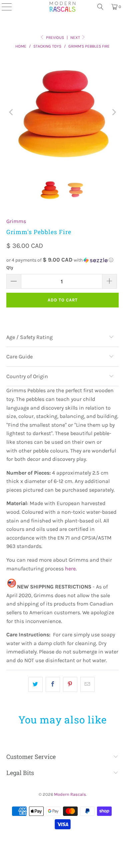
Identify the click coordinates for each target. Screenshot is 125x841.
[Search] (100, 6)
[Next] (113, 112)
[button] (62, 260)
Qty (9, 267)
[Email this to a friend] (87, 684)
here (70, 568)
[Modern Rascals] (62, 6)
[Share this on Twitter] (35, 684)
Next (75, 37)
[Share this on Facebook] (53, 684)
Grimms (16, 221)
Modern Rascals (70, 794)
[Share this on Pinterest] (70, 684)
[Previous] (11, 112)
